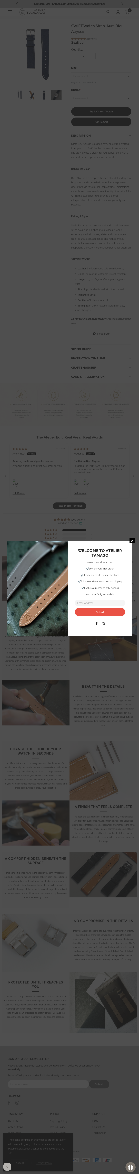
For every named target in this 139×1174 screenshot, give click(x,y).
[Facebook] (96, 623)
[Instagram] (103, 623)
